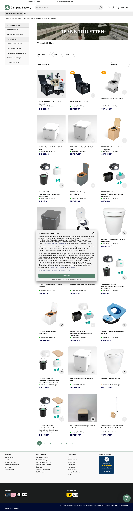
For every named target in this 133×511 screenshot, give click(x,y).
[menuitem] (14, 13)
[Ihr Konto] (113, 7)
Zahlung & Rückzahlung (43, 469)
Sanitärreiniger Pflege (14, 58)
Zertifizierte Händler (34, 2)
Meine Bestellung (41, 460)
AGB (69, 457)
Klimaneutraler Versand (66, 2)
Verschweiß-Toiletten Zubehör (16, 53)
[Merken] (61, 95)
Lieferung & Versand (42, 457)
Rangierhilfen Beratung (12, 465)
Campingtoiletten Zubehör (15, 34)
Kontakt (7, 460)
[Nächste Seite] (66, 443)
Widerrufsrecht (72, 469)
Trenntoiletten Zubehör (14, 44)
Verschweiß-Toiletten (14, 48)
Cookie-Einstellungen (74, 472)
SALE (26, 13)
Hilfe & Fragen (9, 457)
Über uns (39, 467)
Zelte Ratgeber (9, 469)
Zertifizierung (40, 472)
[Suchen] (100, 7)
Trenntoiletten (12, 39)
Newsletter (8, 467)
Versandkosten (90, 505)
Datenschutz (72, 462)
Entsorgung (71, 465)
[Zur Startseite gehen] (18, 7)
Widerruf (70, 474)
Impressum (71, 467)
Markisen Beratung (10, 462)
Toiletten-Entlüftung (13, 62)
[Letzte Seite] (72, 443)
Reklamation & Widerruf (43, 465)
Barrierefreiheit (72, 460)
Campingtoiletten (15, 25)
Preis (67, 54)
